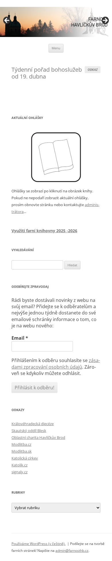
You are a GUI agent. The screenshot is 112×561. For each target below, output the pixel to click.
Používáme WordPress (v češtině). (38, 543)
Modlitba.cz (21, 444)
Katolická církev (24, 458)
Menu (56, 48)
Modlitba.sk (21, 451)
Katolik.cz (19, 465)
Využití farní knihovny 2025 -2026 (44, 230)
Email (19, 338)
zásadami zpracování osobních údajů (55, 363)
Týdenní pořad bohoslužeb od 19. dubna (46, 73)
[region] (56, 22)
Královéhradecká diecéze (32, 423)
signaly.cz (19, 471)
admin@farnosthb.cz (71, 550)
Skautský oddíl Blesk (28, 430)
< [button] (7, 20)
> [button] (105, 20)
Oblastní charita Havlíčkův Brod (38, 437)
